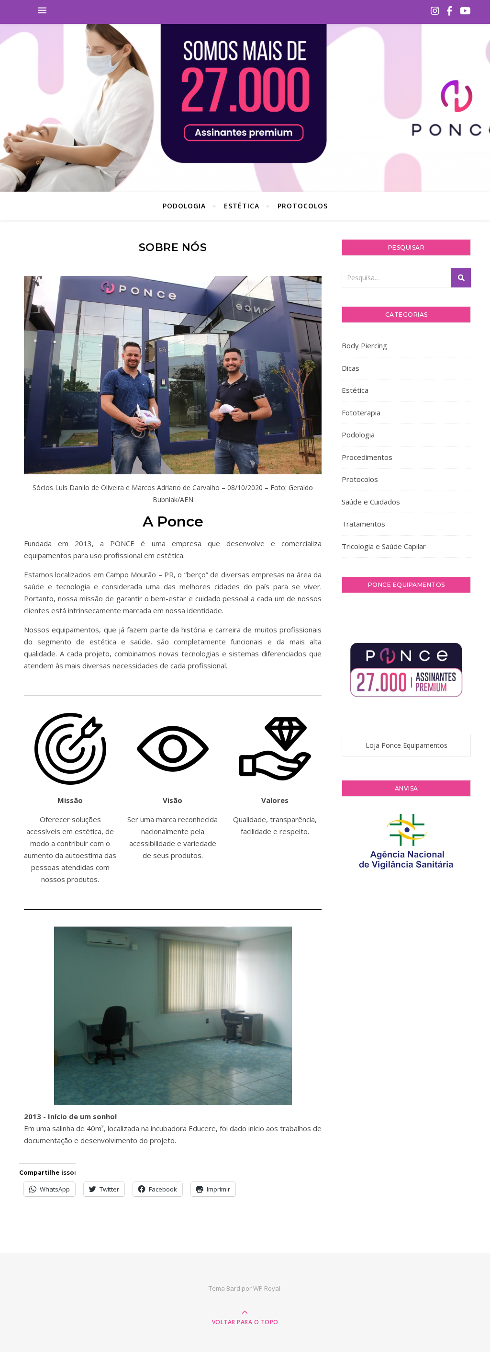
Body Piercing (364, 345)
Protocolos (303, 205)
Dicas (350, 368)
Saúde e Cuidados (371, 501)
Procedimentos (367, 457)
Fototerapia (361, 412)
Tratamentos (363, 523)
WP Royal (266, 1288)
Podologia (184, 205)
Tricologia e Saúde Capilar (384, 546)
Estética (241, 205)
